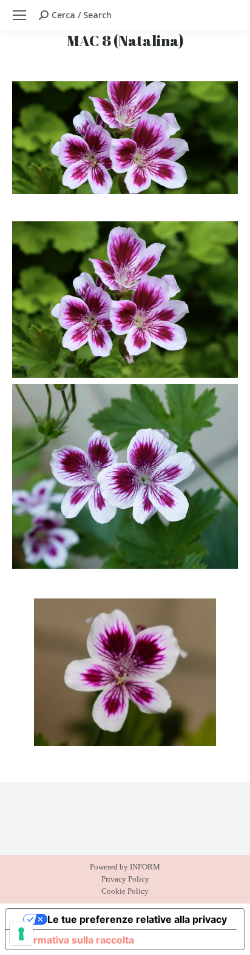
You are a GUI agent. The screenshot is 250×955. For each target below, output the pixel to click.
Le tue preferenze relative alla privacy (137, 919)
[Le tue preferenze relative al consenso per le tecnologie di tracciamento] (21, 933)
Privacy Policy (125, 878)
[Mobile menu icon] (19, 15)
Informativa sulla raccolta (74, 940)
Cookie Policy (125, 891)
